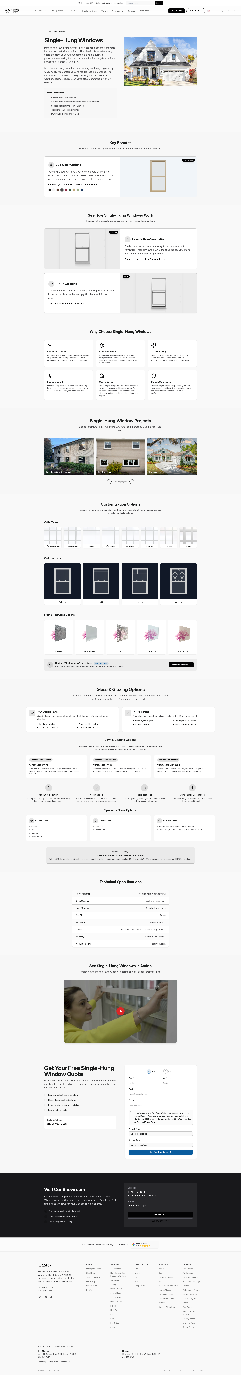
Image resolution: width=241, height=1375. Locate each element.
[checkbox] (131, 1112)
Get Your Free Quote (159, 1152)
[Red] (65, 189)
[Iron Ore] (61, 189)
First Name (133, 1078)
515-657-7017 (44, 1357)
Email (131, 1089)
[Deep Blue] (81, 189)
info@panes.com (45, 1291)
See (157, 3)
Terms (139, 1122)
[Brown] (57, 189)
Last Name (166, 1078)
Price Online (176, 11)
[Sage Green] (77, 189)
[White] (53, 189)
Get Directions (160, 1214)
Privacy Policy (150, 1122)
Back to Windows (57, 32)
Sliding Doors (57, 11)
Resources (144, 11)
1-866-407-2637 (45, 1287)
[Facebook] (46, 1297)
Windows (39, 11)
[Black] (49, 189)
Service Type (134, 1140)
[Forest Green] (69, 189)
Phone (131, 1100)
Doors (72, 11)
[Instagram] (40, 1297)
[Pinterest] (51, 1297)
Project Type (134, 1129)
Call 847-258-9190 (160, 1221)
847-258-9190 (128, 1357)
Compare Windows (179, 665)
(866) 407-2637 (57, 1123)
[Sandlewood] (73, 189)
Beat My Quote (196, 11)
